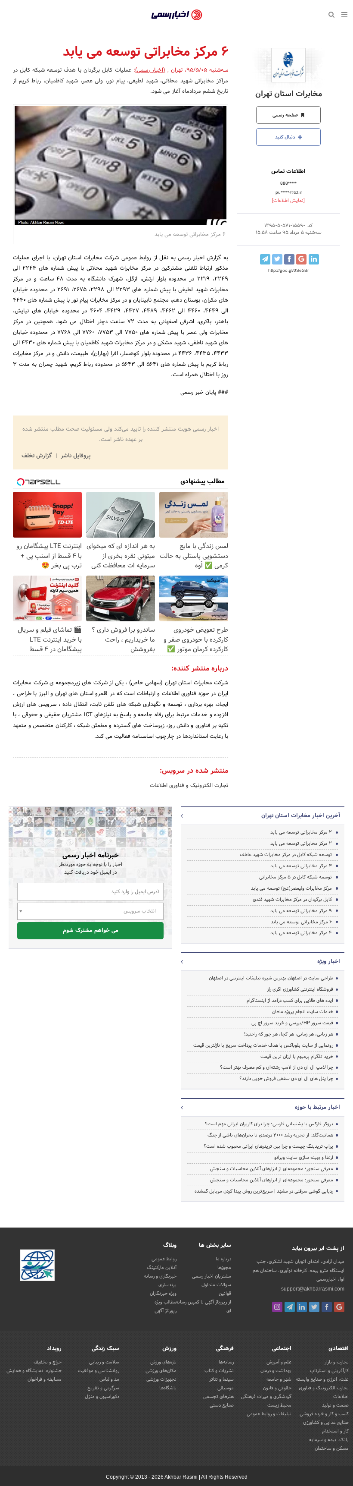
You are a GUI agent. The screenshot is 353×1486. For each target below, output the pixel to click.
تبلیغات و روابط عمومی (269, 1414)
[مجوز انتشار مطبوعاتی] (37, 1267)
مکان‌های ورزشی (161, 1371)
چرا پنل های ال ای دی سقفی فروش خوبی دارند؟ (286, 1079)
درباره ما (223, 1259)
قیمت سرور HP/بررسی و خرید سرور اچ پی (292, 1023)
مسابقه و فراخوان (45, 1379)
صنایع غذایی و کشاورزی (326, 1422)
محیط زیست (279, 1405)
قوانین (225, 1293)
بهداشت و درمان (275, 1371)
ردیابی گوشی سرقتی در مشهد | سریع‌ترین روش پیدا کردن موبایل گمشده (264, 1191)
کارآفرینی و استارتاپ (329, 1371)
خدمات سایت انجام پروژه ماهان (302, 1012)
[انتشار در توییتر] (277, 259)
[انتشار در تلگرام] (265, 259)
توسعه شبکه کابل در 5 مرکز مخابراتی (295, 877)
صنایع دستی (222, 1405)
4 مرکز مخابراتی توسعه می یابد (301, 933)
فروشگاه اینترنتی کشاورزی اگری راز (300, 989)
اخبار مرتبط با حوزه (317, 1107)
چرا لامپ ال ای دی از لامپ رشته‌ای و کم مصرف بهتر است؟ (276, 1067)
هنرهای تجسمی (218, 1397)
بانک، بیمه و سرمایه (329, 1440)
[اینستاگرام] (277, 1307)
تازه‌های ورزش (163, 1362)
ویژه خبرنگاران (163, 1293)
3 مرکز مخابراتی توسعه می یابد (301, 866)
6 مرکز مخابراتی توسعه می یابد (301, 922)
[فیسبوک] (327, 1307)
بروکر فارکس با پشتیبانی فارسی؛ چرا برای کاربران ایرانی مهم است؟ (269, 1124)
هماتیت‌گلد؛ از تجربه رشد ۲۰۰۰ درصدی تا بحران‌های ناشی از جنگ (270, 1135)
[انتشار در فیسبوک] (289, 259)
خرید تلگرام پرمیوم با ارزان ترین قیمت (296, 1057)
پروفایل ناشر (74, 456)
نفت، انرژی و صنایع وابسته (322, 1379)
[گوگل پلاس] (339, 1307)
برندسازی (167, 1285)
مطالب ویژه (165, 1302)
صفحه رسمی (285, 115)
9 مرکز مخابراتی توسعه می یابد (301, 911)
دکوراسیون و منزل (102, 1397)
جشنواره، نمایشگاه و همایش (34, 1371)
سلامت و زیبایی (104, 1362)
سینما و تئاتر (221, 1379)
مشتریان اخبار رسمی (211, 1276)
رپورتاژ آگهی (165, 1311)
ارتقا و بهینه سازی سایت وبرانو (303, 1158)
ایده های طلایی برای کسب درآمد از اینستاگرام (290, 1000)
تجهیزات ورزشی (161, 1379)
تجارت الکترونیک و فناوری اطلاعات (189, 785)
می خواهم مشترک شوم (90, 930)
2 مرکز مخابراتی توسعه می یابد (301, 832)
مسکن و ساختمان (332, 1448)
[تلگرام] (290, 1307)
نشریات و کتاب (219, 1371)
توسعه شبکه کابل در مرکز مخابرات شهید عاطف (286, 855)
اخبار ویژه (328, 962)
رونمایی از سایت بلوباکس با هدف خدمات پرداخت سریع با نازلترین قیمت (263, 1045)
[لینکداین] (302, 1307)
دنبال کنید (286, 137)
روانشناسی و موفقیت (98, 1371)
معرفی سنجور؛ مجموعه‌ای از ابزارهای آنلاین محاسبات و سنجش (271, 1169)
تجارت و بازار (337, 1362)
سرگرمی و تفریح (103, 1388)
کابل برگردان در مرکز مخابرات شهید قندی (292, 900)
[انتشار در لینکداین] (314, 259)
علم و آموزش (278, 1362)
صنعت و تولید (335, 1405)
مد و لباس (109, 1379)
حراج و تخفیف (48, 1362)
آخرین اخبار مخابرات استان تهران (300, 816)
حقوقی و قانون (277, 1388)
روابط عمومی (164, 1259)
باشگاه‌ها (167, 1388)
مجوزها (224, 1268)
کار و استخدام (335, 1431)
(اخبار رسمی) (150, 70)
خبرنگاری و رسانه (160, 1276)
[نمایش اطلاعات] (288, 201)
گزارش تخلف (37, 456)
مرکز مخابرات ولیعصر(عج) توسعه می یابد (291, 888)
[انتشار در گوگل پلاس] (301, 259)
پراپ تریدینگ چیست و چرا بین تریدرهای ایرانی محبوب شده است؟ (268, 1146)
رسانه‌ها (226, 1362)
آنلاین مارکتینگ (161, 1268)
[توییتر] (314, 1307)
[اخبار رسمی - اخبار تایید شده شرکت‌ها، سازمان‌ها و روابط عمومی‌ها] (177, 15)
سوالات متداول (216, 1285)
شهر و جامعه (278, 1379)
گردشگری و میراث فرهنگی (266, 1397)
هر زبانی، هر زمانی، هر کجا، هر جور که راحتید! (288, 1034)
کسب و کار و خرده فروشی (324, 1414)
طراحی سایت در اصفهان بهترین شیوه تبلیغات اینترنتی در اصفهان (271, 978)
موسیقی (225, 1388)
